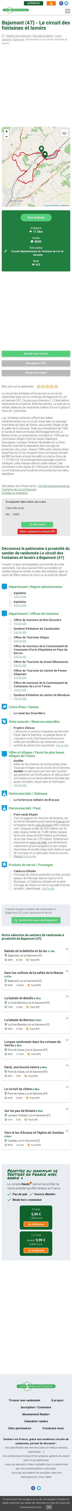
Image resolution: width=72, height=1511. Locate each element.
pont (27, 818)
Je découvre (37, 524)
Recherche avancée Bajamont (38, 920)
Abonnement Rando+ (36, 1414)
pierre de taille (38, 842)
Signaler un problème (15, 493)
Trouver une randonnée (24, 1400)
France (60, 821)
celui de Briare (44, 825)
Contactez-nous (53, 1428)
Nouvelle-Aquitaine (43, 35)
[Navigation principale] (67, 11)
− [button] (6, 136)
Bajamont (18, 39)
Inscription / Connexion (36, 1407)
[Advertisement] (36, 87)
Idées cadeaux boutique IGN (37, 531)
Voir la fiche (36, 217)
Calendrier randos (36, 1421)
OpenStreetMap (52, 205)
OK (49, 1507)
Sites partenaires (19, 1428)
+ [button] (6, 131)
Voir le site (20, 596)
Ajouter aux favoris (36, 353)
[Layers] (64, 133)
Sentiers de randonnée (18, 35)
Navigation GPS (36, 363)
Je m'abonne (36, 1224)
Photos (18, 856)
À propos (33, 3)
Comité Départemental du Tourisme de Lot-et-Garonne (36, 487)
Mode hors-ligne (36, 372)
